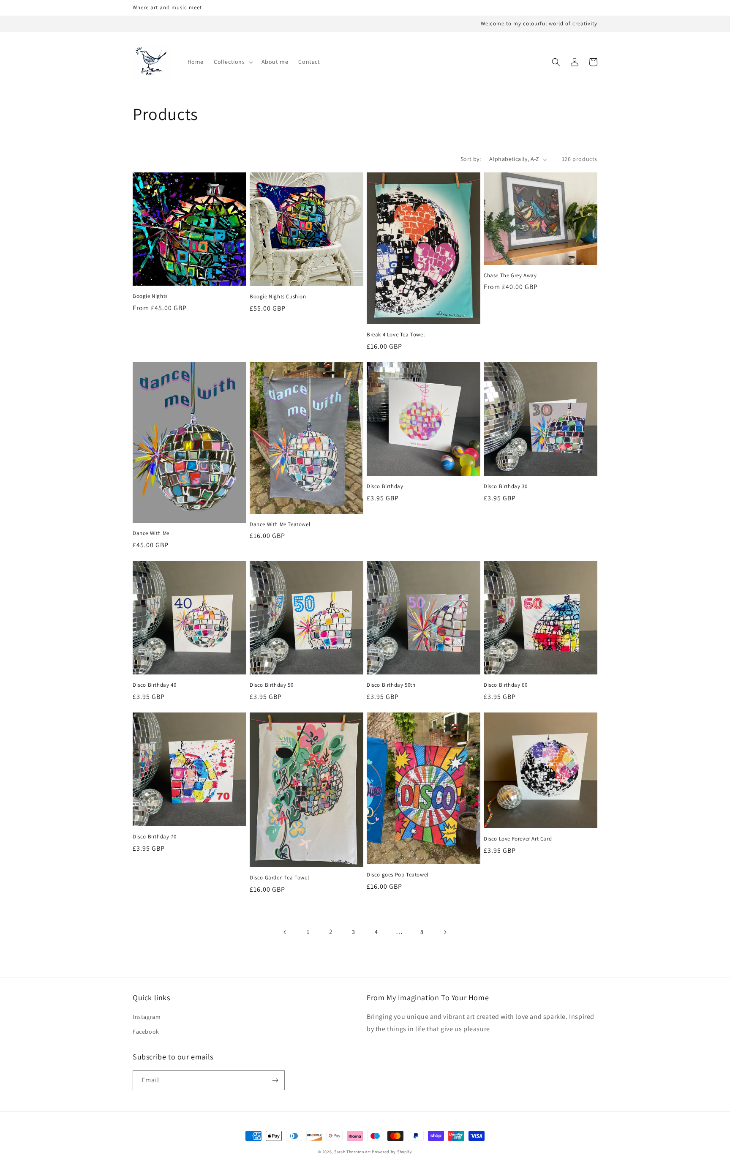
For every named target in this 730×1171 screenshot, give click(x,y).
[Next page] (445, 932)
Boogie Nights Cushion (278, 296)
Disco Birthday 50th (391, 685)
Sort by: (470, 159)
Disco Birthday (385, 486)
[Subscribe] (275, 1080)
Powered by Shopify (392, 1152)
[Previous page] (285, 932)
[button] (232, 62)
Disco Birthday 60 (505, 685)
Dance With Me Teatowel (280, 524)
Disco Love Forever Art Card (518, 838)
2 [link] (331, 931)
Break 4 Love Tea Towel (396, 334)
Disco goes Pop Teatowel (397, 874)
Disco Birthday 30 (505, 486)
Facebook (146, 1031)
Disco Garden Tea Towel (279, 877)
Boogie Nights (150, 296)
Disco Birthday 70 (154, 836)
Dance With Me (151, 533)
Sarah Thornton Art (352, 1152)
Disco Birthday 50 (271, 685)
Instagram (147, 1017)
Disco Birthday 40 (154, 685)
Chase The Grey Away (510, 275)
